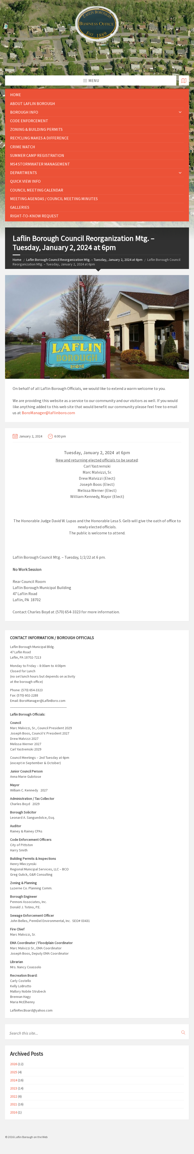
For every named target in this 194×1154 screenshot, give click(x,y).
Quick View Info (25, 181)
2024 (13, 1080)
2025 (13, 1072)
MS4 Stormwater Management (40, 163)
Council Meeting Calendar (36, 190)
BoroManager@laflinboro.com (48, 412)
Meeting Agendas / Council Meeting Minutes (54, 198)
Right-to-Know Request (34, 215)
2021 (13, 1104)
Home (15, 94)
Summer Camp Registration (37, 155)
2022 (13, 1096)
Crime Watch (22, 146)
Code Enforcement (29, 120)
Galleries (19, 207)
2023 (13, 1088)
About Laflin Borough (32, 103)
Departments (23, 172)
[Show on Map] (184, 80)
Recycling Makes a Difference (39, 137)
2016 (13, 1112)
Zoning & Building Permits (36, 129)
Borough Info (24, 112)
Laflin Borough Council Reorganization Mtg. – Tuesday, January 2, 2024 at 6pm (84, 259)
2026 (13, 1064)
